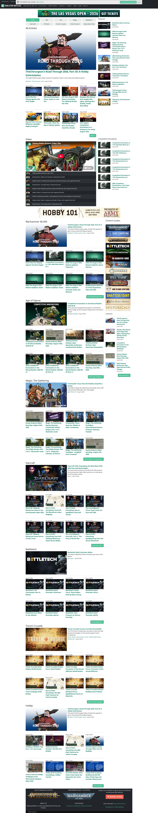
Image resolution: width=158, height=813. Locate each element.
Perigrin (71, 558)
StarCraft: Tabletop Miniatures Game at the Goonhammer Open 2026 (35, 510)
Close (139, 2)
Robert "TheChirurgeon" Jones (35, 81)
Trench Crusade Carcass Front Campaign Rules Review (34, 691)
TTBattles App (13, 1)
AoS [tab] (61, 20)
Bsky (83, 806)
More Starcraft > (97, 545)
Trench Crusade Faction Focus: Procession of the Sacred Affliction (94, 669)
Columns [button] (62, 6)
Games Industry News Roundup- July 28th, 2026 (94, 368)
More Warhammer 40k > (95, 297)
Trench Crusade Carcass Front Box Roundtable (84, 629)
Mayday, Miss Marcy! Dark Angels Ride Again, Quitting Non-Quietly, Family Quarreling (87, 101)
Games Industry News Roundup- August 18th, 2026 (54, 344)
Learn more (39, 2)
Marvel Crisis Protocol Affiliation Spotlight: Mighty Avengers (33, 124)
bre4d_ (99, 637)
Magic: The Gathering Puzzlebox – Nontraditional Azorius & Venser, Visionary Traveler (94, 427)
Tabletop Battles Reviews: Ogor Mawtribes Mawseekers (94, 345)
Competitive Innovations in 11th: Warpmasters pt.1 (121, 176)
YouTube (89, 806)
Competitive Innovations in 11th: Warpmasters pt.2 (121, 168)
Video (75, 6)
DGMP (94, 637)
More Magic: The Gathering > (93, 459)
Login (80, 6)
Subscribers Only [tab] (89, 24)
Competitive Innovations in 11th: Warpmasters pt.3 (121, 160)
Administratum (5, 1)
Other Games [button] (52, 6)
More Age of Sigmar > (96, 377)
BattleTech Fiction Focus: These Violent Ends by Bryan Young (73, 592)
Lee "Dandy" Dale (74, 637)
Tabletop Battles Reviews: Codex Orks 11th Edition (120, 75)
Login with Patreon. (119, 804)
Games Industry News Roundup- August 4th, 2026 (94, 452)
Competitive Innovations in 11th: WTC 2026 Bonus (121, 152)
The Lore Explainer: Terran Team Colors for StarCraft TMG (94, 510)
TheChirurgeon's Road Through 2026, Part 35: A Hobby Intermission (123, 321)
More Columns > (124, 375)
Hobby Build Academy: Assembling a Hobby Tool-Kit (54, 775)
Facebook (70, 806)
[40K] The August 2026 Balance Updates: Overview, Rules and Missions (119, 34)
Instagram (77, 806)
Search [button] (85, 6)
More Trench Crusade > (95, 702)
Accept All (123, 2)
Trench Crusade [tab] (61, 24)
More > (93, 135)
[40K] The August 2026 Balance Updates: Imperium (74, 265)
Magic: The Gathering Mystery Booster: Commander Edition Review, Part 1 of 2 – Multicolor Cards (119, 46)
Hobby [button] (69, 6)
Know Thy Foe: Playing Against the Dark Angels (33, 99)
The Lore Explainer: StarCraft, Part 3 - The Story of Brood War (74, 536)
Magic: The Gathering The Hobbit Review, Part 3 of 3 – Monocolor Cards (35, 449)
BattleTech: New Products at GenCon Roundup (73, 615)
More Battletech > (97, 622)
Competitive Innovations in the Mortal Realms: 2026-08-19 (35, 344)
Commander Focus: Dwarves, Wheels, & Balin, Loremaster (73, 425)
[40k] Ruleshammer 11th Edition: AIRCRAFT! (120, 83)
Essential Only (132, 2)
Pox (70, 476)
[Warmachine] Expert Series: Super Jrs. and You (51, 99)
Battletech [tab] (89, 20)
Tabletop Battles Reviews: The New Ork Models (54, 749)
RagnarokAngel (73, 314)
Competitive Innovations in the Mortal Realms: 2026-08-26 (123, 346)
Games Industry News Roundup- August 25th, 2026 (34, 425)
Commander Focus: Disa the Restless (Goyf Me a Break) (69, 125)
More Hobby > (98, 786)
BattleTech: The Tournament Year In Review (33, 592)
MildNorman (71, 639)
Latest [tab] (33, 20)
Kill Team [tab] (47, 24)
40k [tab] (47, 20)
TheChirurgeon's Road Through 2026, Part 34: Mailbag (119, 92)
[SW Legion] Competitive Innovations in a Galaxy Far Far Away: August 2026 (87, 127)
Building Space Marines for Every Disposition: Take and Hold (94, 287)
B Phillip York (72, 392)
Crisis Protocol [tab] (74, 24)
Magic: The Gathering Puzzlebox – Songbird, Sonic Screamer (73, 452)
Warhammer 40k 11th (30, 6)
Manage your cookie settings (114, 807)
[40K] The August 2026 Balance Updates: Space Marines (94, 265)
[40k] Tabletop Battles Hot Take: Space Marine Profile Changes (120, 58)
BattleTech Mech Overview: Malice (80, 552)
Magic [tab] (75, 20)
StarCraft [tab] (33, 24)
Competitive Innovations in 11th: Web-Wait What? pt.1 (121, 144)
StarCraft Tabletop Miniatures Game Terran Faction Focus (34, 536)
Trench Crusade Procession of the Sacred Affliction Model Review (75, 669)
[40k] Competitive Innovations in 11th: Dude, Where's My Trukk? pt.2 (120, 185)
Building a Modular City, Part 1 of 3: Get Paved (120, 66)
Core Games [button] (42, 6)
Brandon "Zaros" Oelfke (86, 637)
